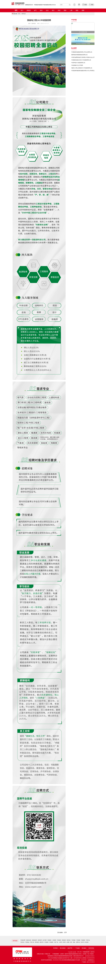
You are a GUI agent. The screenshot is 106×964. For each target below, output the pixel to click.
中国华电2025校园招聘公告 (78, 62)
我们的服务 (63, 948)
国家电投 (69, 940)
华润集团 (46, 942)
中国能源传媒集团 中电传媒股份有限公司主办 (45, 4)
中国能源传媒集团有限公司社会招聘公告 (81, 52)
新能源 (29, 10)
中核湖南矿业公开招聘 (77, 65)
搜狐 (74, 942)
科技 (59, 10)
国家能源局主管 (29, 4)
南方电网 (45, 940)
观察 (83, 10)
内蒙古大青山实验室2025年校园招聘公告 (81, 68)
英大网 (82, 942)
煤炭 (41, 10)
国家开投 (42, 942)
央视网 (67, 942)
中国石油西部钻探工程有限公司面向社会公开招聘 (84, 57)
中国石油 (88, 940)
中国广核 (56, 942)
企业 (47, 10)
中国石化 (22, 942)
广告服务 (77, 948)
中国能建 (78, 940)
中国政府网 (22, 940)
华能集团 (49, 940)
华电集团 (59, 940)
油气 (35, 10)
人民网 (60, 942)
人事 (71, 10)
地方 (53, 10)
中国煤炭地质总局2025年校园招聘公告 (81, 60)
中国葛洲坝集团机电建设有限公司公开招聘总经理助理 (85, 70)
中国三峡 (32, 942)
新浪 (71, 942)
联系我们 (55, 948)
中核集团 (83, 940)
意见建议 (84, 948)
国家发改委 (28, 940)
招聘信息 (24, 13)
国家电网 (40, 940)
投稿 (85, 4)
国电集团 (64, 940)
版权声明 (70, 948)
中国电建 (73, 940)
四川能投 (86, 942)
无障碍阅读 (91, 948)
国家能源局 (34, 940)
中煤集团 (51, 942)
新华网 (64, 942)
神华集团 (37, 942)
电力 (22, 10)
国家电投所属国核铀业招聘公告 (79, 54)
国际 (65, 10)
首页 (16, 10)
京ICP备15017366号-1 (89, 956)
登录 (92, 4)
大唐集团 (54, 940)
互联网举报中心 (91, 960)
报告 (77, 10)
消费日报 (78, 942)
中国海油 (27, 942)
